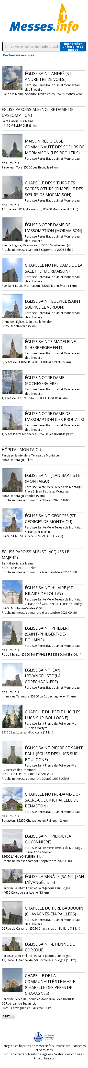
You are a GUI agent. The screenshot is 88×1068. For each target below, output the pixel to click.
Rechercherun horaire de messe (73, 46)
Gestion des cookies (68, 1054)
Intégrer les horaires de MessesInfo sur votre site (36, 1046)
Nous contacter (15, 1054)
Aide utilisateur (44, 1058)
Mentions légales (39, 1054)
